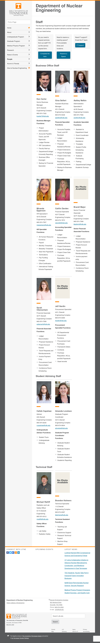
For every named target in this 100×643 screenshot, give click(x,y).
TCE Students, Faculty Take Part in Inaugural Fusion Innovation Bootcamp (77, 576)
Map (52, 631)
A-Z (63, 629)
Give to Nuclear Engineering (17, 68)
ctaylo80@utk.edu (61, 223)
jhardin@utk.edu (61, 320)
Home (9, 28)
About (9, 32)
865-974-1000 (10, 624)
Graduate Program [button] (13, 41)
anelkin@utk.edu (79, 118)
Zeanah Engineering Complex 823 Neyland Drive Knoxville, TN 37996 (59, 602)
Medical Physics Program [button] (16, 46)
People (9, 59)
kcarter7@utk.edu (43, 116)
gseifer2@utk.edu (61, 118)
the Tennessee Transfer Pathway (20, 638)
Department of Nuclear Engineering (59, 7)
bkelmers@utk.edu (61, 515)
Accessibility (86, 631)
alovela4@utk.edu (61, 428)
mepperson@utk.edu (44, 225)
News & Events (12, 55)
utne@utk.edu (59, 609)
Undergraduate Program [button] (15, 37)
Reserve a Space (63, 55)
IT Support (80, 45)
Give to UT (75, 631)
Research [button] (10, 50)
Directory (64, 631)
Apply (73, 629)
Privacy (85, 629)
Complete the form (45, 55)
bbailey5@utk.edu (80, 224)
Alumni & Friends (13, 63)
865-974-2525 (59, 607)
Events (53, 629)
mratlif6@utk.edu (42, 519)
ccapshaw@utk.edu (43, 425)
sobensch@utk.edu (43, 324)
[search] (18, 22)
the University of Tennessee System (32, 636)
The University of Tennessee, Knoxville (18, 9)
